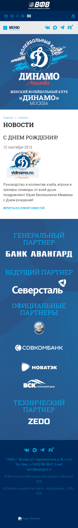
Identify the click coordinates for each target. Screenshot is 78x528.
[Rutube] (70, 27)
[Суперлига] (39, 5)
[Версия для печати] (22, 16)
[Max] (55, 27)
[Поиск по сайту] (17, 16)
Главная (8, 117)
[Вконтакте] (47, 27)
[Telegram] (62, 27)
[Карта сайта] (11, 16)
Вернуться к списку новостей (23, 208)
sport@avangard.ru (39, 469)
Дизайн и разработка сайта (25, 488)
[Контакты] (6, 16)
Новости (23, 117)
